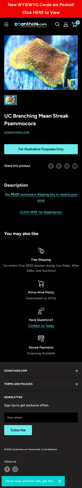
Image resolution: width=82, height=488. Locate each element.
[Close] (59, 481)
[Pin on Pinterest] (59, 166)
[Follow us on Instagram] (15, 469)
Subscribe (18, 430)
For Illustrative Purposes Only (41, 149)
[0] (74, 24)
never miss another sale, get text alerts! (30, 481)
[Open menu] (6, 24)
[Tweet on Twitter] (67, 166)
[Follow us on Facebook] (7, 469)
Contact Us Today (41, 326)
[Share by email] (75, 166)
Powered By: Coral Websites (42, 449)
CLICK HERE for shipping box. (41, 212)
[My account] (66, 24)
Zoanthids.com (16, 132)
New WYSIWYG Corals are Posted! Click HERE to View (41, 8)
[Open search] (57, 24)
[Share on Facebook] (51, 166)
